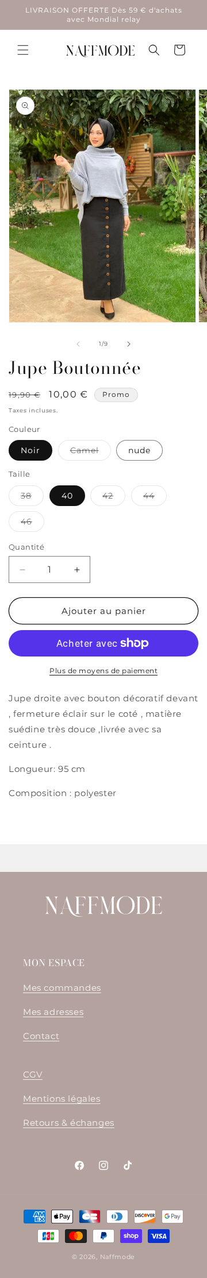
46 (32, 524)
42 (113, 498)
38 (32, 498)
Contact (41, 1035)
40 (67, 496)
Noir (30, 450)
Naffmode (118, 1257)
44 (155, 498)
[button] (23, 50)
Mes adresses (53, 1011)
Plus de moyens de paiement (103, 670)
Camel (90, 453)
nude (139, 450)
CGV (33, 1074)
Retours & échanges (68, 1122)
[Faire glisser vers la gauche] (78, 344)
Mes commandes (62, 987)
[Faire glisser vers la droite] (128, 344)
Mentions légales (62, 1098)
